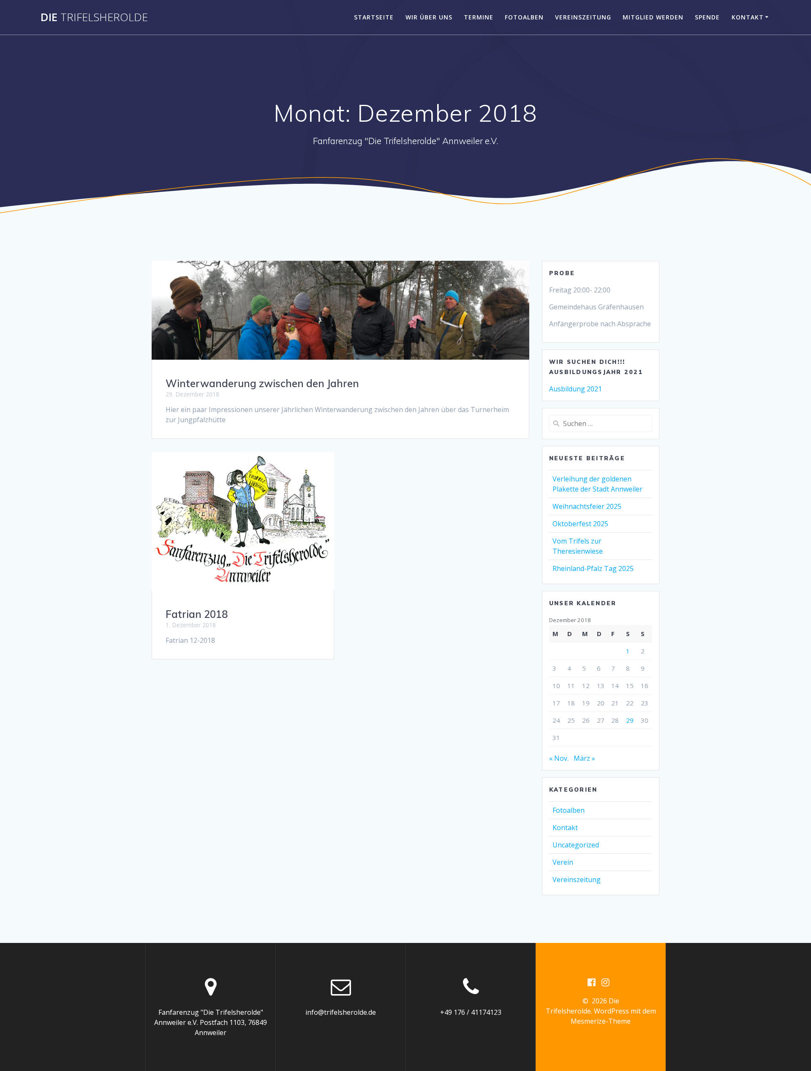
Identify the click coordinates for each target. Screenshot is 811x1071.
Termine (478, 17)
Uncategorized (575, 845)
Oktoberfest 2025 (580, 523)
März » (584, 758)
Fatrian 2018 (197, 614)
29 (630, 720)
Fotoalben (524, 17)
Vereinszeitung (583, 17)
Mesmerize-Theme (601, 1021)
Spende (707, 17)
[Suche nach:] (600, 423)
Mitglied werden (653, 17)
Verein (562, 862)
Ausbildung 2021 (575, 388)
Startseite (374, 17)
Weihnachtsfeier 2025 (586, 506)
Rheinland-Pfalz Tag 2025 (593, 568)
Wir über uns (429, 17)
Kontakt (748, 17)
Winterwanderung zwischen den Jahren (262, 383)
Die (94, 17)
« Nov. (559, 758)
